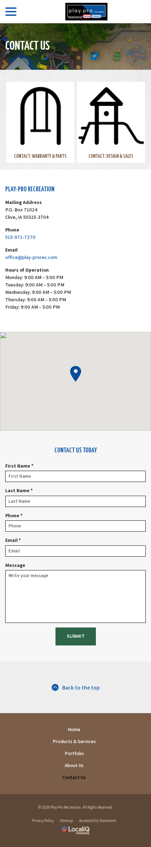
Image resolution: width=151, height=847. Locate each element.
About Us (74, 765)
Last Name (20, 490)
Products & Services (74, 741)
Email (14, 540)
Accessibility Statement (97, 820)
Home (74, 729)
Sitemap (66, 820)
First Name (20, 466)
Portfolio (74, 753)
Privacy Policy (43, 820)
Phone (15, 515)
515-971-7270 (20, 237)
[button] (75, 374)
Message (15, 565)
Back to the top (81, 687)
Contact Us (27, 46)
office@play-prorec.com (31, 257)
